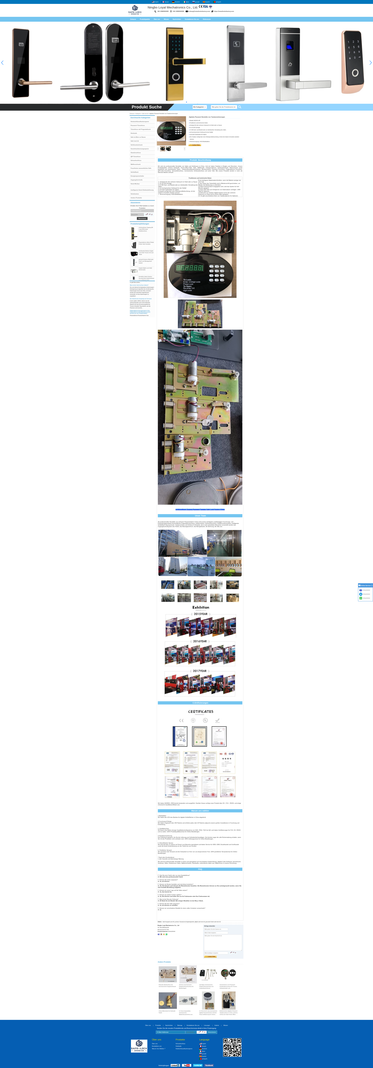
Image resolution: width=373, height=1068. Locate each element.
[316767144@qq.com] (159, 934)
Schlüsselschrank (136, 145)
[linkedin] (175, 1065)
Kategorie (138, 113)
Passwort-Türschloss (138, 125)
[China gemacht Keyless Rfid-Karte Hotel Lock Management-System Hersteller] (134, 262)
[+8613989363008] (166, 934)
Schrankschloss (136, 160)
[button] (370, 63)
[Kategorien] (186, 63)
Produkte (158, 1025)
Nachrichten (177, 19)
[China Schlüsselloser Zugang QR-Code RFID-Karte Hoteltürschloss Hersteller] (134, 233)
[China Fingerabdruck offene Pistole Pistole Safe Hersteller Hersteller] (134, 245)
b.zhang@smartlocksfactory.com (199, 11)
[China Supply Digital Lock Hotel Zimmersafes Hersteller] (134, 271)
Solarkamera (135, 194)
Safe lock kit (145, 113)
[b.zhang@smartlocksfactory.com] (164, 934)
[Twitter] (197, 1065)
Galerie (216, 1025)
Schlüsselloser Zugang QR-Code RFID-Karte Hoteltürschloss (146, 229)
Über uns (157, 19)
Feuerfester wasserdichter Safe (141, 168)
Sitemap (179, 1025)
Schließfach (135, 172)
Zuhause (133, 19)
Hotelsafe (134, 133)
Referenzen (207, 19)
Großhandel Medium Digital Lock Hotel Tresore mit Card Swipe (146, 252)
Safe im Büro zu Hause (138, 137)
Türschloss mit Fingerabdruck (141, 129)
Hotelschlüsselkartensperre (140, 121)
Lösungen (207, 1025)
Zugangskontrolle (136, 180)
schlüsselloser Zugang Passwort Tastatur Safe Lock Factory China (200, 509)
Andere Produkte (136, 198)
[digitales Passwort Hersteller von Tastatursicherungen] (171, 131)
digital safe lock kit (200, 921)
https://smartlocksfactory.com (224, 11)
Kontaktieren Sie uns (192, 19)
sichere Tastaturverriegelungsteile (184, 921)
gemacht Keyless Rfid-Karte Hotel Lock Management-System (146, 261)
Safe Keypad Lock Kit (168, 921)
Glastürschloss (136, 152)
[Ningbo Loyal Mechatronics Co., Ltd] (135, 15)
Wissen (166, 19)
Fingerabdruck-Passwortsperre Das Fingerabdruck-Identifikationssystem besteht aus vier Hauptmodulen (140, 293)
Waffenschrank (136, 164)
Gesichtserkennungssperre (140, 149)
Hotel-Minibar (135, 184)
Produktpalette (145, 19)
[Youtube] (186, 1065)
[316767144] (161, 934)
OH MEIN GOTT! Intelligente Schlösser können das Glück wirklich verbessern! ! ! (141, 305)
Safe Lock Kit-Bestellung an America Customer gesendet (140, 315)
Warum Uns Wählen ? (158, 1048)
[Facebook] (209, 1065)
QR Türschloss (136, 156)
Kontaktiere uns (157, 1046)
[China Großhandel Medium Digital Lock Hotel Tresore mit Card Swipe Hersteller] (134, 253)
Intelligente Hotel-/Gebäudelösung (142, 190)
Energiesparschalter (137, 176)
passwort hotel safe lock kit (213, 921)
